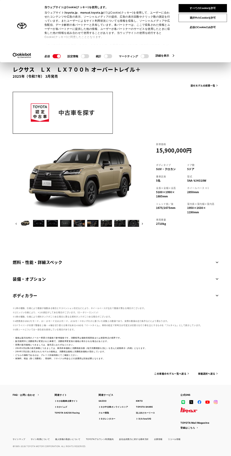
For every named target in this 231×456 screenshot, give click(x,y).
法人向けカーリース (145, 412)
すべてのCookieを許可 (203, 8)
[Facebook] (199, 402)
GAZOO (102, 401)
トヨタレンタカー (107, 418)
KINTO (139, 401)
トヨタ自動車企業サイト (66, 401)
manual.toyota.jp (92, 12)
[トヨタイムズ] (188, 410)
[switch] (85, 56)
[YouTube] (207, 402)
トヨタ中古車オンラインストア (113, 407)
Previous (16, 224)
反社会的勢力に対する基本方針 (134, 439)
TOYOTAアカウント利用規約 (100, 439)
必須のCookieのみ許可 (203, 27)
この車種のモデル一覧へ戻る (170, 373)
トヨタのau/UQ (143, 418)
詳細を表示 (162, 55)
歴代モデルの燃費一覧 (203, 85)
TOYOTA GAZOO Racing (67, 412)
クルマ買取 (104, 412)
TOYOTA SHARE (144, 407)
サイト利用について (40, 439)
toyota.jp (71, 12)
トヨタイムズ (61, 407)
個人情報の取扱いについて (67, 439)
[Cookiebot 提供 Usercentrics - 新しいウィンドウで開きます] (22, 55)
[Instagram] (215, 402)
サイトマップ (19, 439)
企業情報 (158, 439)
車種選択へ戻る (206, 373)
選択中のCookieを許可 (203, 17)
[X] (191, 402)
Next (141, 224)
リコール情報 (174, 439)
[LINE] (183, 402)
